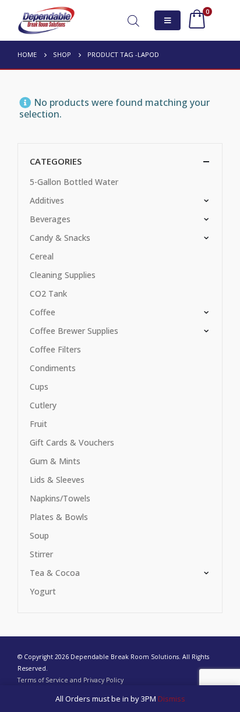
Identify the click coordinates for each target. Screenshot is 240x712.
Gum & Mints (55, 461)
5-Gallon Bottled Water (74, 181)
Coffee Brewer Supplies (74, 330)
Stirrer (41, 554)
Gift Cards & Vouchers (72, 442)
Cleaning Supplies (63, 274)
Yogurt (43, 591)
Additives (47, 200)
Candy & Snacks (60, 237)
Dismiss (171, 698)
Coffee (42, 312)
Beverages (50, 219)
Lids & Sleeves (57, 479)
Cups (39, 386)
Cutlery (43, 405)
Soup (39, 535)
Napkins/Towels (60, 498)
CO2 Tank (48, 293)
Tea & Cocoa (55, 572)
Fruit (38, 423)
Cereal (42, 256)
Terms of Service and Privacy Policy (70, 680)
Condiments (53, 367)
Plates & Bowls (59, 516)
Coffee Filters (55, 349)
